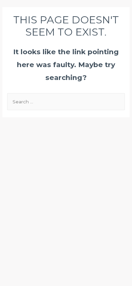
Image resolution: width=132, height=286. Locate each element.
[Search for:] (66, 101)
